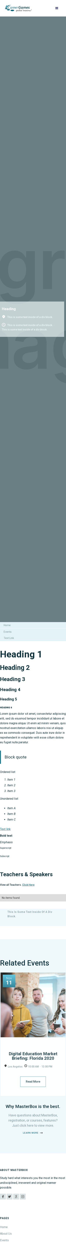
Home (7, 625)
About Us (6, 1233)
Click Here (28, 884)
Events (8, 631)
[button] (56, 8)
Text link (5, 829)
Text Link (9, 638)
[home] (18, 8)
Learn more (30, 1133)
